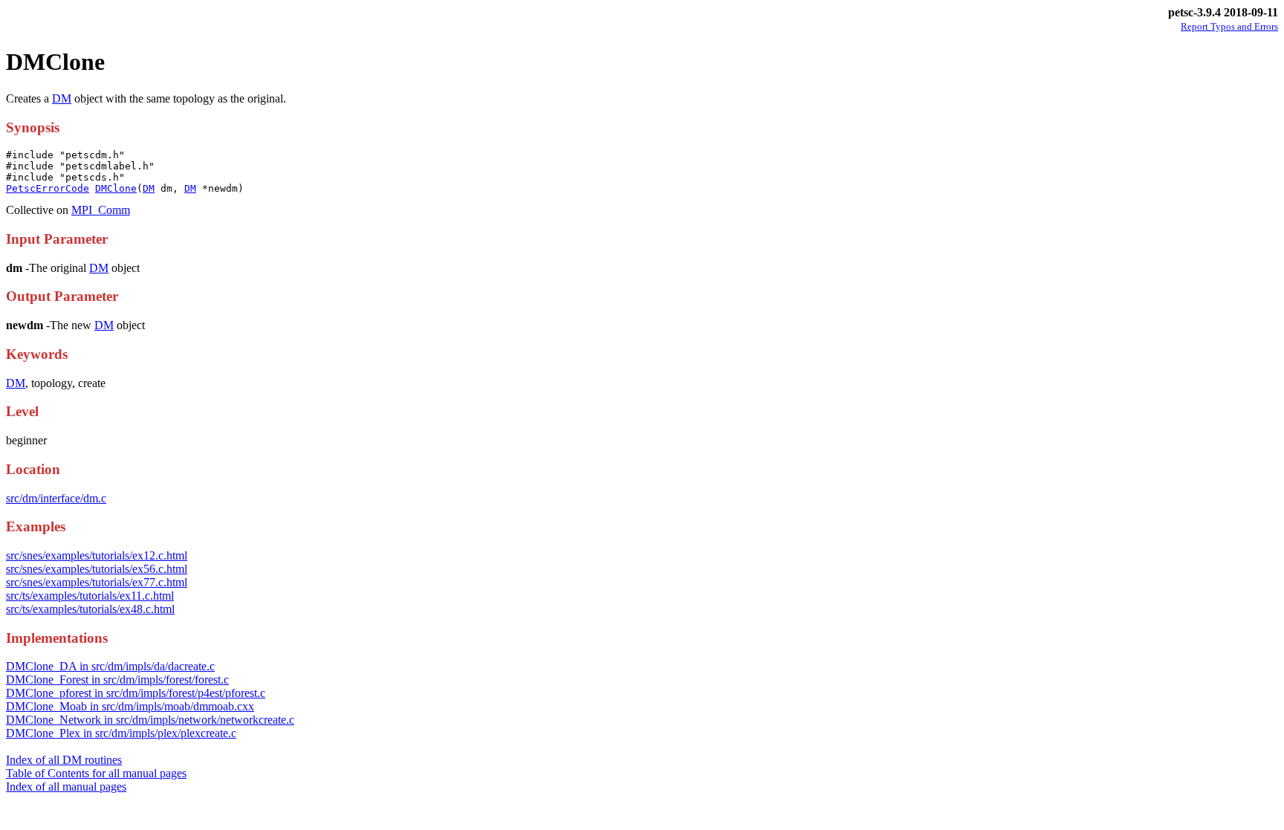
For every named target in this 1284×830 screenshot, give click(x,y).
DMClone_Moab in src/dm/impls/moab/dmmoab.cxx (130, 706)
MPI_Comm (100, 210)
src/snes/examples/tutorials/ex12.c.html (96, 555)
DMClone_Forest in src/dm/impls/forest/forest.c (117, 679)
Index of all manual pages (66, 786)
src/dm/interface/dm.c (56, 498)
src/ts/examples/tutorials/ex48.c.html (90, 609)
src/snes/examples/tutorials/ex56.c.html (96, 568)
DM (61, 98)
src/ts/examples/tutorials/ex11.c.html (90, 595)
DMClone (116, 188)
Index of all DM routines (64, 759)
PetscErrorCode (47, 188)
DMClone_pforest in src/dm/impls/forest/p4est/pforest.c (135, 693)
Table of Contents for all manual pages (96, 773)
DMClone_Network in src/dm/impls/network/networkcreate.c (150, 719)
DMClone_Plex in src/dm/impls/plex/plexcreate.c (121, 733)
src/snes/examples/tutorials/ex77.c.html (96, 582)
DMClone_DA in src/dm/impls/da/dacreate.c (110, 666)
